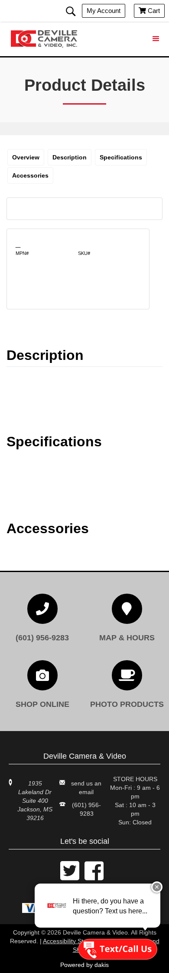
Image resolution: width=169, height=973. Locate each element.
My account (103, 10)
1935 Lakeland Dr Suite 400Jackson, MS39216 (34, 800)
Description (69, 157)
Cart (149, 10)
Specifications (121, 157)
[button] (156, 39)
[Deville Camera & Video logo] (45, 39)
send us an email (86, 787)
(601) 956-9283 (86, 809)
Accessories (30, 175)
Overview (25, 157)
